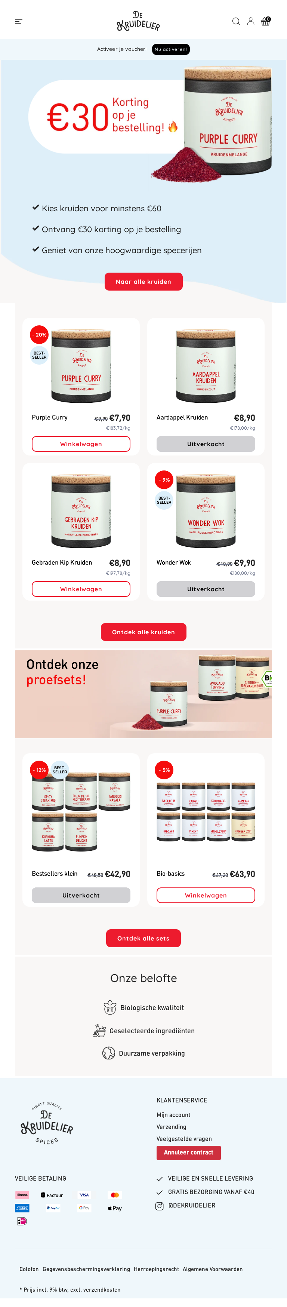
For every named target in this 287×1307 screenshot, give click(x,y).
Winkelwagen (81, 444)
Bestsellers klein (55, 874)
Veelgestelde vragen (184, 1139)
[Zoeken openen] (236, 21)
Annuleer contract (188, 1153)
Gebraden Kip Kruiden (62, 563)
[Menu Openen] (18, 22)
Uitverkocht (206, 444)
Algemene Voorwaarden (213, 1270)
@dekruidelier (191, 1206)
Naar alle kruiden (144, 281)
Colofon (29, 1270)
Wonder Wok (174, 563)
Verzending (171, 1127)
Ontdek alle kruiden (143, 632)
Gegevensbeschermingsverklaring (86, 1270)
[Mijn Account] (250, 21)
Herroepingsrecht (156, 1270)
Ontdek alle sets (143, 938)
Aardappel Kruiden (182, 418)
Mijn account (174, 1116)
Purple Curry (50, 418)
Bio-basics (171, 874)
